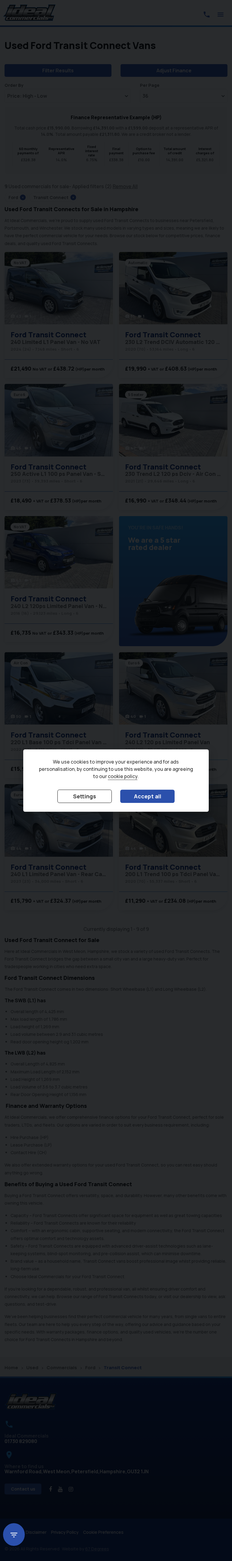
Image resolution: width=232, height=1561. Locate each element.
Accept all (147, 796)
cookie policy (122, 776)
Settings (84, 796)
